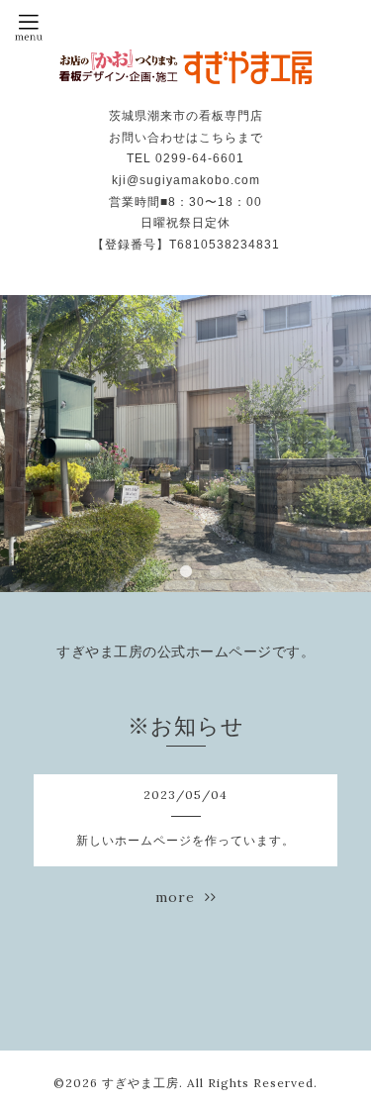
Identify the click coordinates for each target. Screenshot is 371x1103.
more (180, 897)
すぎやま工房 (140, 1082)
